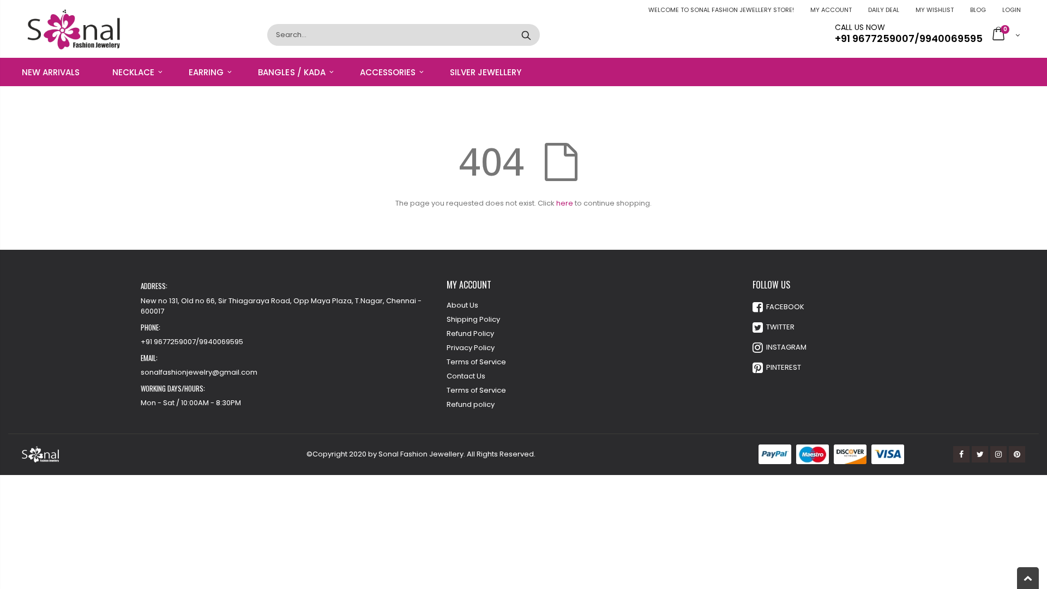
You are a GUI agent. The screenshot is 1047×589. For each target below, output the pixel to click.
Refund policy (471, 404)
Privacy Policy (471, 347)
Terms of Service (476, 362)
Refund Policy (470, 333)
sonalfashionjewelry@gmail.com (199, 372)
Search (526, 35)
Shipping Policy (473, 319)
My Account (831, 9)
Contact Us (466, 376)
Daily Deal (883, 9)
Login (1011, 9)
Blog (978, 9)
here (564, 203)
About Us (462, 305)
